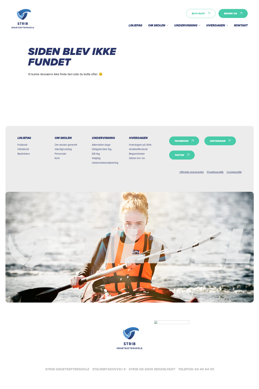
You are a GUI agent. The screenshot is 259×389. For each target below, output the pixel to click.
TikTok (179, 155)
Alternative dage (101, 145)
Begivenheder (137, 153)
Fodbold (22, 145)
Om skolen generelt (66, 145)
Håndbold (23, 149)
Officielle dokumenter (192, 172)
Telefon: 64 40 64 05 (196, 369)
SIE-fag (96, 153)
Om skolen (156, 25)
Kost (57, 158)
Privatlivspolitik (215, 172)
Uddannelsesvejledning (105, 162)
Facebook (182, 140)
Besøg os (230, 13)
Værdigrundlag (63, 149)
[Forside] (129, 338)
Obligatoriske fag (102, 149)
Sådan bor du (137, 158)
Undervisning (185, 25)
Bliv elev (198, 13)
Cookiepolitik (234, 172)
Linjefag (135, 25)
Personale (60, 153)
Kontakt (241, 25)
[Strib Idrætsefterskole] (22, 18)
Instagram (217, 140)
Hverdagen (215, 25)
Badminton (23, 153)
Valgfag (96, 158)
